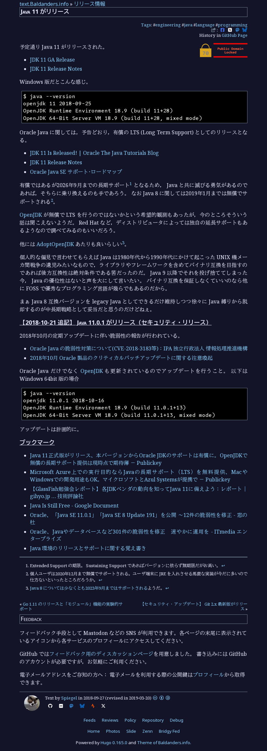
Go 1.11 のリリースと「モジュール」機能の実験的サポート (71, 606)
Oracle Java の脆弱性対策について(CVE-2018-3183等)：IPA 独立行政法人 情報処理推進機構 (138, 348)
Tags (146, 25)
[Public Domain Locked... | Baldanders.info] (223, 55)
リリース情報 (89, 3)
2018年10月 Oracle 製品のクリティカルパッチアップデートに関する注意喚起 (121, 357)
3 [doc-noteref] (123, 242)
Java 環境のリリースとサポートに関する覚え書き (88, 548)
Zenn (147, 731)
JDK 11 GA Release (52, 59)
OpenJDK (31, 214)
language (205, 25)
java (188, 25)
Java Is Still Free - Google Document (74, 505)
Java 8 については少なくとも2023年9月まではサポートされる (89, 588)
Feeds (90, 720)
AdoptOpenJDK (55, 244)
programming (232, 25)
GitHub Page (234, 35)
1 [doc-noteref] (131, 183)
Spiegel (69, 698)
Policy (130, 720)
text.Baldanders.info (44, 3)
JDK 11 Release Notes (56, 68)
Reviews (110, 720)
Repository (153, 720)
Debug (176, 720)
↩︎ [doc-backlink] (223, 565)
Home (94, 731)
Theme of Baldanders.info (163, 742)
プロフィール (208, 674)
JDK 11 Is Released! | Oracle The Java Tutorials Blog (94, 152)
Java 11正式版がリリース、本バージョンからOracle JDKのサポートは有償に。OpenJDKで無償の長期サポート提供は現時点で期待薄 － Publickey (138, 459)
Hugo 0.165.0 (114, 742)
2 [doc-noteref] (52, 200)
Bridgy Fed (169, 731)
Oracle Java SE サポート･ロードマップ (76, 171)
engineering (168, 25)
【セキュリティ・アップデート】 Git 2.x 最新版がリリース (193, 606)
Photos (113, 731)
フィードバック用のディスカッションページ (101, 653)
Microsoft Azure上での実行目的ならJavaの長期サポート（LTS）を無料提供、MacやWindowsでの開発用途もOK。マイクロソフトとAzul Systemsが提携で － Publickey (138, 475)
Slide (131, 731)
